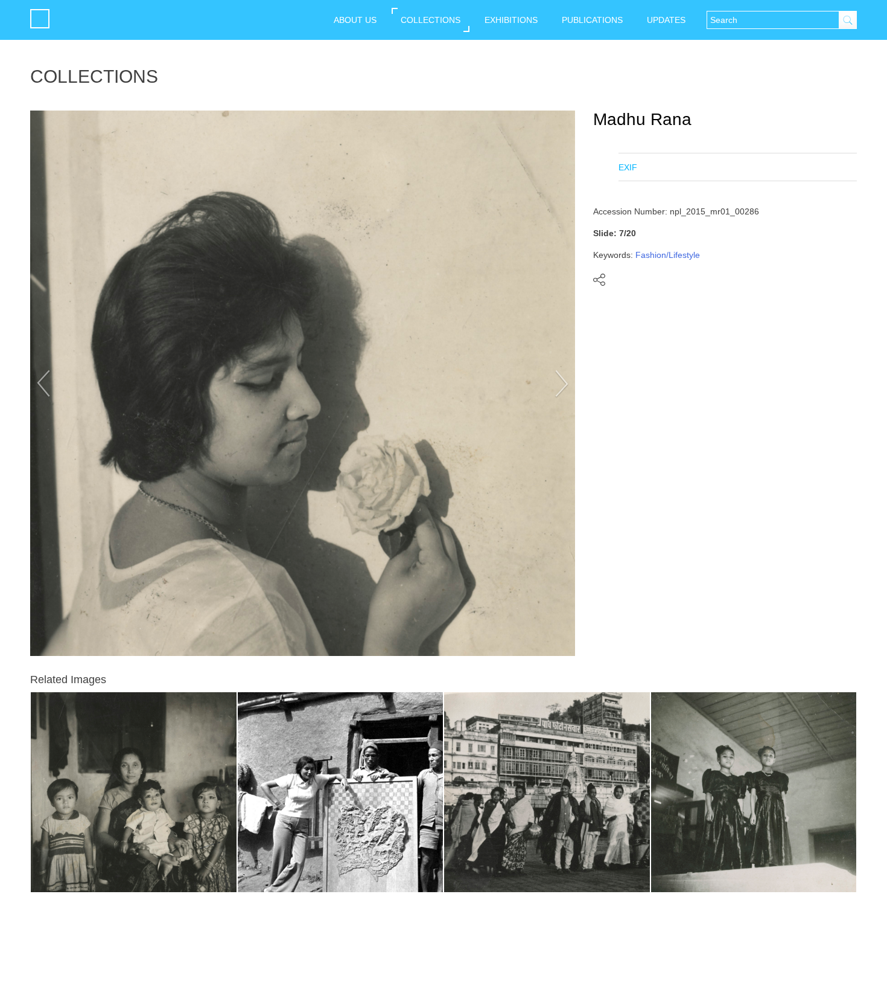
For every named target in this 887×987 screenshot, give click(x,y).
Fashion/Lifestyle (667, 255)
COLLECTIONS (430, 20)
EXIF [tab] (627, 167)
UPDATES (666, 20)
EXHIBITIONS (511, 20)
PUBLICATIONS (592, 20)
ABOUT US (355, 20)
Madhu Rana (642, 119)
